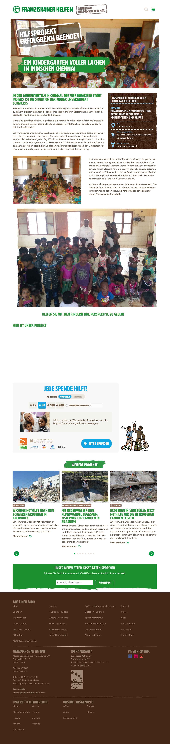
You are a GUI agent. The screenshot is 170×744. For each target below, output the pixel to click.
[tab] (74, 553)
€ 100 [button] (51, 404)
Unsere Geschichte (58, 617)
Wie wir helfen (20, 623)
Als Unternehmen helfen (25, 641)
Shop (123, 617)
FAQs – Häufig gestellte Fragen (100, 606)
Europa (90, 706)
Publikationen (128, 623)
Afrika (66, 706)
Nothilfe (36, 723)
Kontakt (125, 606)
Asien (66, 712)
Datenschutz (127, 635)
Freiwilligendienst (57, 623)
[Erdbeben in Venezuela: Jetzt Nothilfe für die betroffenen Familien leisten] (133, 486)
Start (15, 606)
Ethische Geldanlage (95, 623)
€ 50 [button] (42, 404)
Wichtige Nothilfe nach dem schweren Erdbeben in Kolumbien (33, 513)
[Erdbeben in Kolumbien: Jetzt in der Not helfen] (36, 486)
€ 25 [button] (33, 404)
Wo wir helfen (19, 617)
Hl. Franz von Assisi (58, 611)
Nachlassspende (93, 629)
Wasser (35, 706)
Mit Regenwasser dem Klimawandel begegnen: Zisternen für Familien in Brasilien (81, 515)
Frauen (16, 718)
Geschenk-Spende (94, 611)
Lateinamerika (70, 718)
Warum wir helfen (21, 629)
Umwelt (36, 718)
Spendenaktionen (94, 617)
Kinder (16, 706)
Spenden (17, 611)
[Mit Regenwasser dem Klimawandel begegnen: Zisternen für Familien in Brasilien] (85, 486)
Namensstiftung (93, 635)
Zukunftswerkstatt (58, 635)
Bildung (16, 723)
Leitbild (52, 606)
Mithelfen (17, 635)
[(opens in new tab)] (77, 679)
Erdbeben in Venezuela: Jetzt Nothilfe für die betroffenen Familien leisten (132, 513)
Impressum (126, 629)
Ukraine (90, 712)
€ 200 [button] (60, 404)
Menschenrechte (21, 712)
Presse (124, 611)
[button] (146, 9)
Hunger (36, 712)
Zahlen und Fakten (58, 629)
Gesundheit (19, 729)
